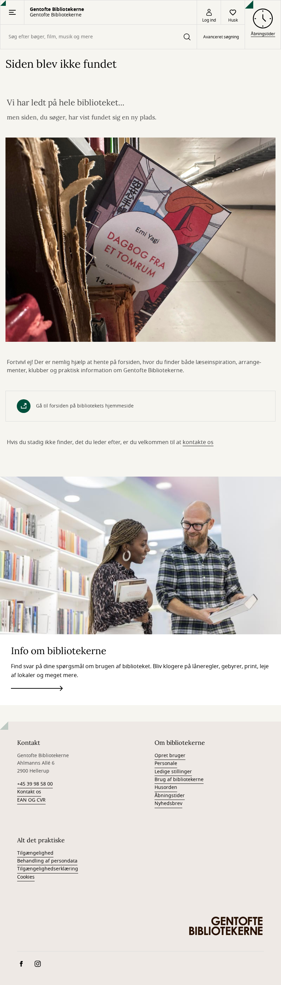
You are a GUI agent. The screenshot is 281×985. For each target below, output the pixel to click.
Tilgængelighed (35, 853)
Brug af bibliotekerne (179, 779)
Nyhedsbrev (168, 803)
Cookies (26, 877)
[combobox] (98, 37)
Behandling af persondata (47, 861)
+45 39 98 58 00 (35, 784)
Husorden (166, 787)
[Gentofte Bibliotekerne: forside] (226, 926)
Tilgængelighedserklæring (47, 868)
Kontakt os (29, 791)
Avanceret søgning (221, 37)
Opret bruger (170, 755)
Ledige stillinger (173, 771)
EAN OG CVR (31, 800)
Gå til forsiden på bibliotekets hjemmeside (85, 406)
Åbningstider (170, 795)
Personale (166, 763)
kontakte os (198, 442)
